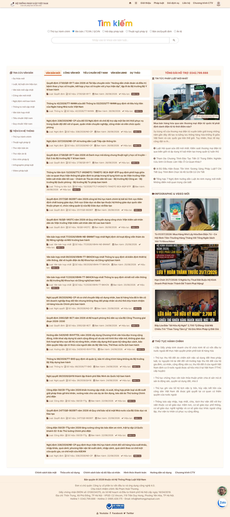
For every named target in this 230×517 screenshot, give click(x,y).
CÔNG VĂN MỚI (71, 72)
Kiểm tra (135, 94)
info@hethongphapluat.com (145, 498)
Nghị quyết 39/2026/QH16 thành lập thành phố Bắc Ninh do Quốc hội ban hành (88, 376)
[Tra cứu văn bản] (115, 23)
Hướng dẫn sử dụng (161, 472)
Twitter (130, 513)
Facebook (117, 513)
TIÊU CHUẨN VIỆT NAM (95, 72)
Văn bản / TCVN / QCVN (87, 31)
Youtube (103, 513)
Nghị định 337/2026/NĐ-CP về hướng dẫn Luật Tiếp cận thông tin (81, 141)
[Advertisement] (115, 54)
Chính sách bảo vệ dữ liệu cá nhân (101, 472)
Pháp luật (159, 3)
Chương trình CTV (203, 3)
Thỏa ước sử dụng (70, 472)
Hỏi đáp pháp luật (114, 31)
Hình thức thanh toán (135, 472)
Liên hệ (186, 3)
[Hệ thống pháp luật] (28, 3)
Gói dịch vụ (173, 3)
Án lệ (179, 31)
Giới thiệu (146, 3)
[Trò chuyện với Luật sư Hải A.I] (222, 491)
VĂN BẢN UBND (119, 72)
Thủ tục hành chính (60, 31)
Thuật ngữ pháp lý (137, 31)
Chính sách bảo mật (45, 472)
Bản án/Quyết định (162, 31)
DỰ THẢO (135, 72)
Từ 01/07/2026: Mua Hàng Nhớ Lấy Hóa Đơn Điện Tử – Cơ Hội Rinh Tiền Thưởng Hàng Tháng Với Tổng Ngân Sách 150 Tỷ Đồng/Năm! (186, 238)
